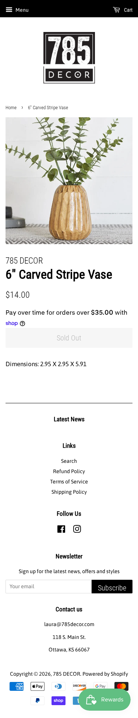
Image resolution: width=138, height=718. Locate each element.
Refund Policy (69, 471)
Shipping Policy (69, 492)
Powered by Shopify (105, 674)
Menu (21, 10)
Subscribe (112, 587)
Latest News (69, 419)
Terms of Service (69, 482)
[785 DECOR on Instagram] (77, 530)
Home (11, 107)
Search (69, 461)
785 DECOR (66, 674)
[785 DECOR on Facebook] (61, 530)
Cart (127, 10)
